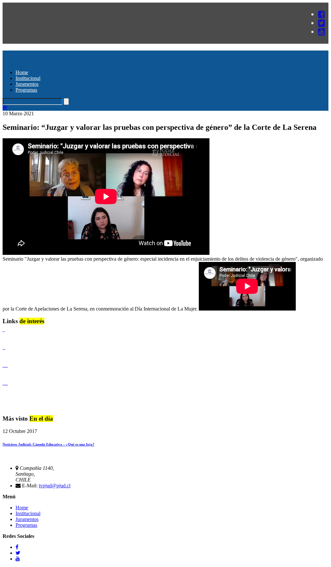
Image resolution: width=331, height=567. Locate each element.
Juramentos (27, 84)
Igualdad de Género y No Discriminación (5, 384)
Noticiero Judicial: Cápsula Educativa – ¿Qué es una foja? (48, 444)
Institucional (28, 78)
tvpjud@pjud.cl (54, 485)
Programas (26, 90)
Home (22, 72)
